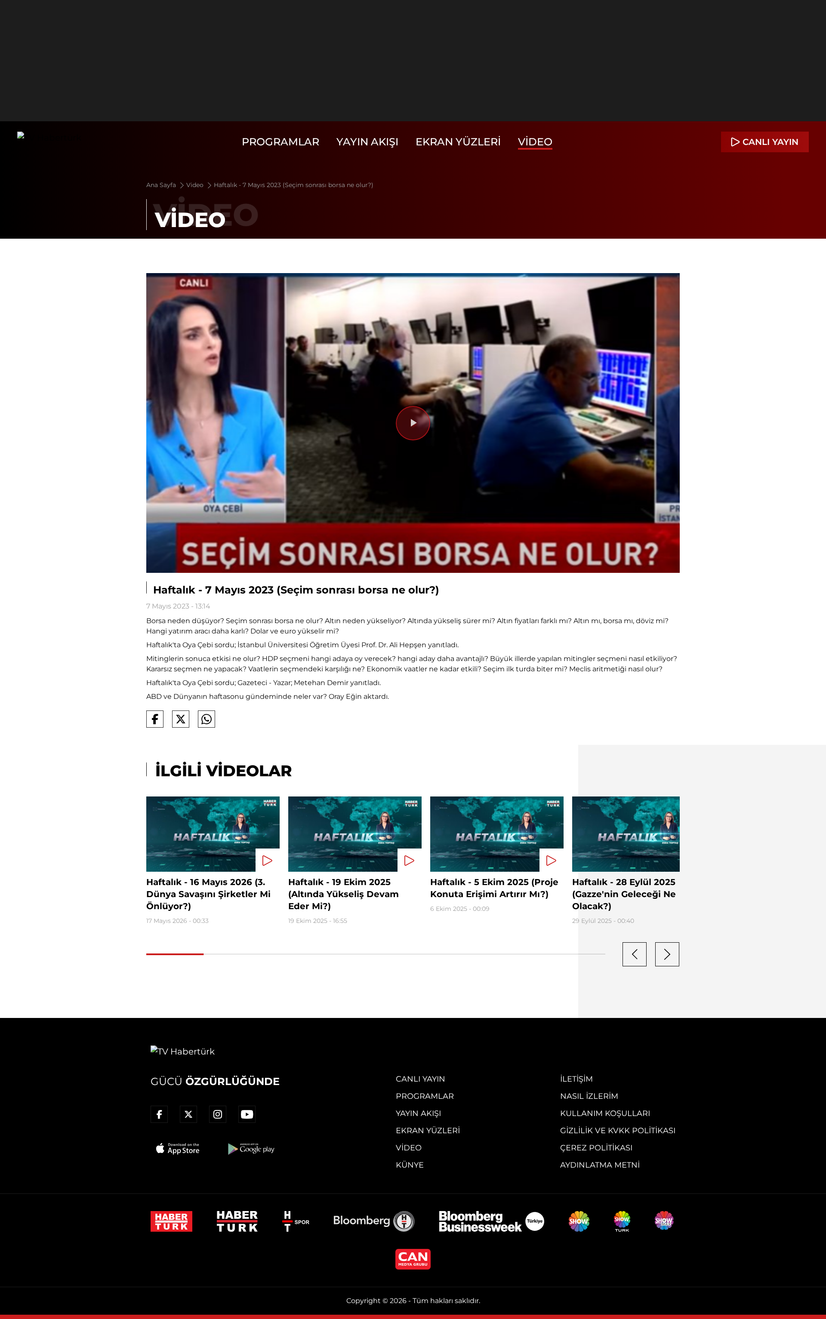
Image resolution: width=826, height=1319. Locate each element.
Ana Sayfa (162, 185)
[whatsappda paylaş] (206, 719)
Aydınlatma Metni (600, 1165)
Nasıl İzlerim (589, 1096)
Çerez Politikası (596, 1148)
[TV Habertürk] (49, 142)
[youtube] (247, 1114)
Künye (410, 1165)
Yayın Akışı (367, 141)
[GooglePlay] (250, 1148)
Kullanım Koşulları (605, 1113)
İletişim (576, 1079)
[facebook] (159, 1114)
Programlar (280, 141)
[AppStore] (178, 1148)
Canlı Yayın (420, 1079)
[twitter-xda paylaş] (180, 719)
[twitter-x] (188, 1114)
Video (535, 141)
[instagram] (217, 1114)
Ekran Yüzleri (458, 141)
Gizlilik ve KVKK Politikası (617, 1130)
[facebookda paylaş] (154, 719)
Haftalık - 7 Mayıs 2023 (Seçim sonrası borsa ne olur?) (293, 185)
